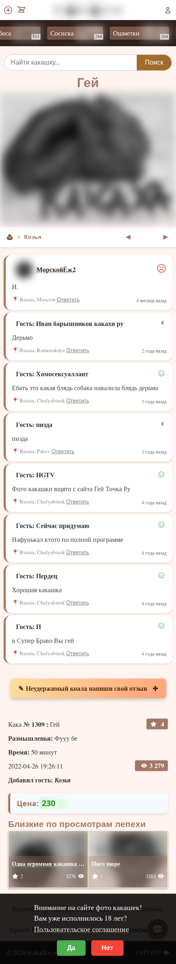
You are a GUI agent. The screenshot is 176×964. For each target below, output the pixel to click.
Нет (107, 947)
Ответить (68, 300)
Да (71, 947)
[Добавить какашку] (8, 10)
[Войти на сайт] (168, 10)
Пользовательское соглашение (81, 929)
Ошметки (134, 34)
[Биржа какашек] (21, 10)
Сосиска (70, 34)
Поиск (154, 62)
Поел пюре (106, 863)
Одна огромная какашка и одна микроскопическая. (80, 863)
